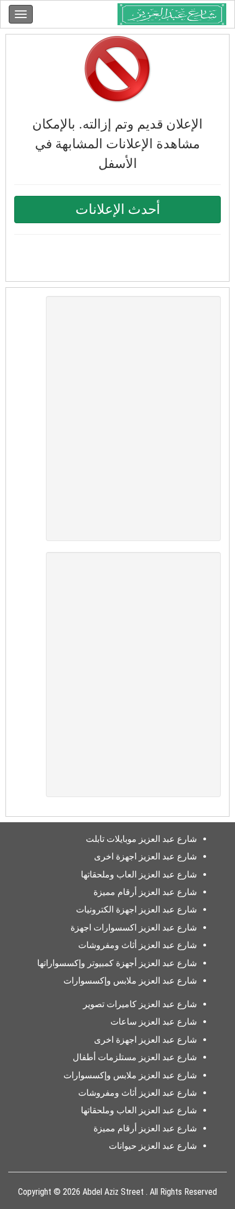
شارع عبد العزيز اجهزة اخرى (145, 856)
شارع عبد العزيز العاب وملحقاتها (139, 874)
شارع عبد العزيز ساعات (153, 1021)
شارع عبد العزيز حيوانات (153, 1146)
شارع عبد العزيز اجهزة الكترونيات (136, 909)
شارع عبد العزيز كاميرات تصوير (140, 1004)
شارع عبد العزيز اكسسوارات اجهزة (133, 927)
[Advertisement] (117, 418)
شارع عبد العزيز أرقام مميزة (145, 892)
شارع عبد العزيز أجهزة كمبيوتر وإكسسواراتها (117, 963)
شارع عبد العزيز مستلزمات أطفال (135, 1057)
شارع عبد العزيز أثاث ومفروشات (137, 945)
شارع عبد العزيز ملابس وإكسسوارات (130, 980)
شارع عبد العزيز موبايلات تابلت (141, 839)
